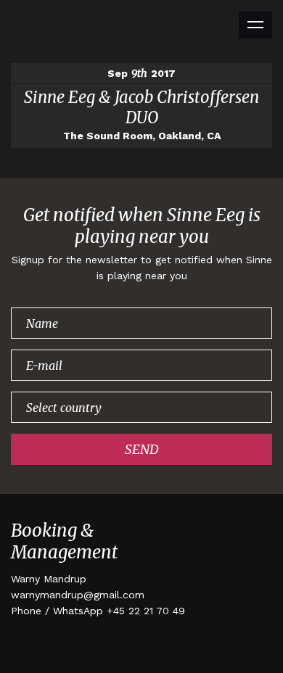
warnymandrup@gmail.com (77, 594)
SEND (142, 449)
